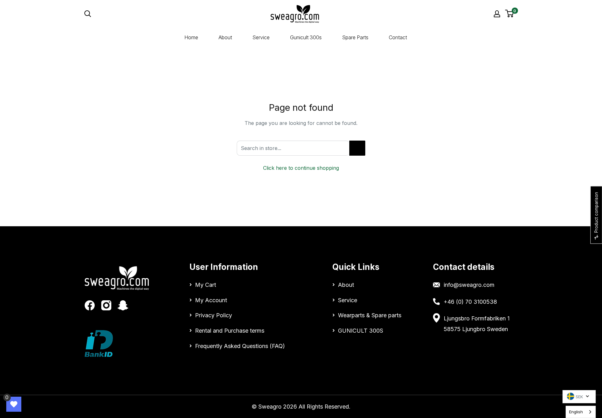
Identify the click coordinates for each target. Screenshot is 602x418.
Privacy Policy (213, 315)
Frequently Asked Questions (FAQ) (240, 346)
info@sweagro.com (469, 284)
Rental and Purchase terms (229, 330)
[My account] (497, 13)
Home (191, 37)
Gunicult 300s (306, 37)
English (576, 411)
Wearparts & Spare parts (369, 315)
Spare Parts (355, 37)
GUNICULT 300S (360, 330)
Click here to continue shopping (301, 168)
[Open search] (145, 13)
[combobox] (581, 412)
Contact (398, 37)
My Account (211, 300)
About (225, 37)
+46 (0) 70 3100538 (470, 301)
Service (261, 37)
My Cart (205, 284)
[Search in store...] (357, 148)
